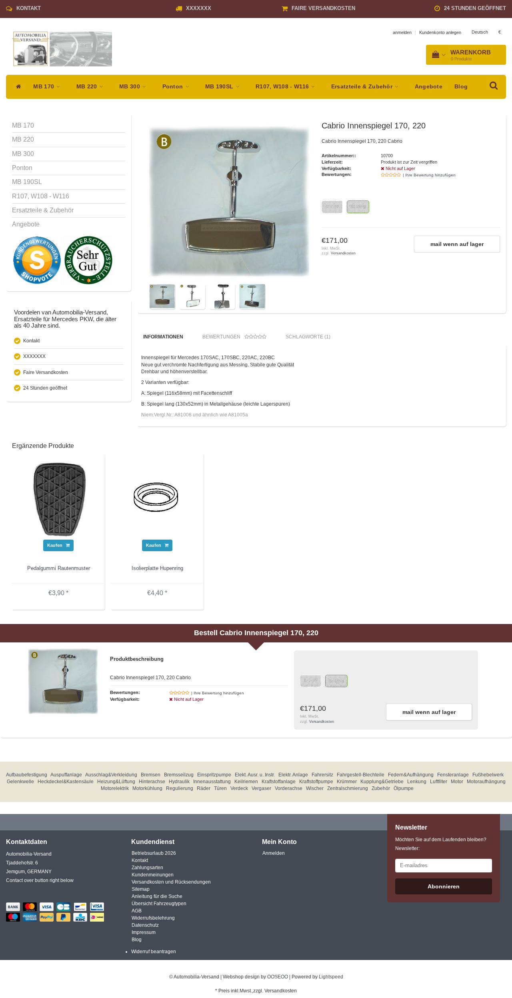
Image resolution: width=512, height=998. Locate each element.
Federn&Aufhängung (411, 775)
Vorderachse (288, 788)
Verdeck (239, 788)
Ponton (173, 87)
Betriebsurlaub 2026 (154, 853)
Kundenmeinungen (153, 875)
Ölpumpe (404, 788)
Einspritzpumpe (214, 775)
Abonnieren (444, 886)
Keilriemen (246, 781)
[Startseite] (16, 87)
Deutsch (480, 32)
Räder (203, 788)
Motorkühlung (147, 788)
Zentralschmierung (347, 788)
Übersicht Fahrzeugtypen (159, 903)
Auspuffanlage (66, 775)
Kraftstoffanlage (279, 781)
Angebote (428, 87)
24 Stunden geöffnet (475, 8)
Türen (220, 788)
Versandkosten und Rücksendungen (171, 882)
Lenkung (416, 781)
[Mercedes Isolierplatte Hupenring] (157, 499)
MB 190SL (220, 87)
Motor (457, 781)
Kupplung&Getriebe (382, 781)
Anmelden (273, 853)
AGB (137, 911)
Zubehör (381, 788)
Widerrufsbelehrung (153, 918)
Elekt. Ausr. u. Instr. (255, 775)
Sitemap (141, 889)
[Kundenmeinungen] (37, 260)
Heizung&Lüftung (116, 781)
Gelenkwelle (20, 781)
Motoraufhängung (486, 781)
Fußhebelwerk (488, 775)
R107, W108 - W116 (283, 87)
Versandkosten (343, 253)
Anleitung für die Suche (157, 896)
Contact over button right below (40, 880)
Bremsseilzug (179, 775)
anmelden (402, 32)
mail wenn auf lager (457, 244)
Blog (461, 87)
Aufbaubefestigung (26, 775)
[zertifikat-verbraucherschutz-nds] (88, 260)
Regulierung (179, 788)
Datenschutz (145, 925)
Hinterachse (152, 781)
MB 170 (44, 87)
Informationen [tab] (163, 337)
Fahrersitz (322, 775)
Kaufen (55, 545)
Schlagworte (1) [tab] (308, 337)
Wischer (315, 788)
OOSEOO (277, 977)
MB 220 (87, 87)
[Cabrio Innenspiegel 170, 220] (229, 201)
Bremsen (150, 775)
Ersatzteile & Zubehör (362, 87)
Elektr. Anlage (293, 775)
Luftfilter (438, 781)
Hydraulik (179, 781)
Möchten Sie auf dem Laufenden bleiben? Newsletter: (440, 844)
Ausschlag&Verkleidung (111, 775)
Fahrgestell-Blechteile (360, 775)
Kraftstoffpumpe (316, 781)
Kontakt (28, 8)
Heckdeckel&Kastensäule (66, 781)
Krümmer (347, 781)
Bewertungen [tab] (221, 337)
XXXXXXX (198, 8)
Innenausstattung (212, 781)
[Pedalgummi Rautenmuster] (58, 499)
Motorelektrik (115, 788)
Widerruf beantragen (153, 951)
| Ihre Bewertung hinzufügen (429, 175)
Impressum (144, 932)
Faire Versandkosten (323, 8)
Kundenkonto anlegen (440, 32)
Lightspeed (331, 977)
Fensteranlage (453, 775)
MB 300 (130, 87)
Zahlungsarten (147, 867)
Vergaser (261, 788)
